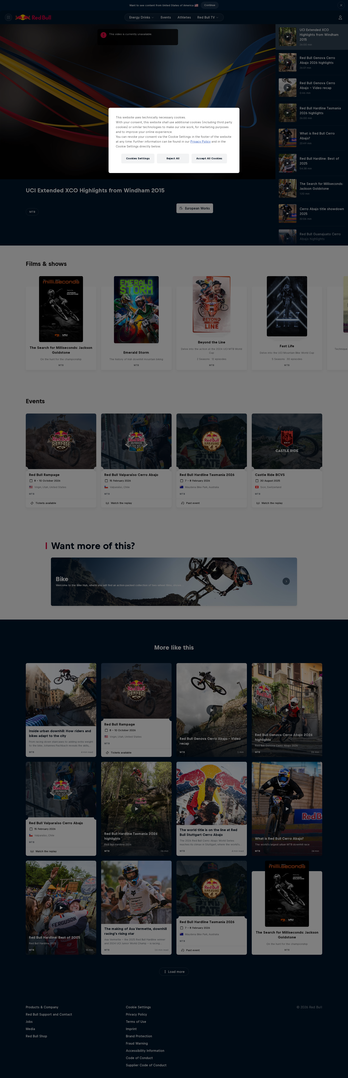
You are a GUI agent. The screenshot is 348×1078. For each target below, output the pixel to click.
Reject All (173, 158)
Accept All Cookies (209, 158)
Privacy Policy (200, 141)
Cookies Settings (138, 158)
